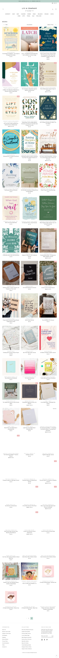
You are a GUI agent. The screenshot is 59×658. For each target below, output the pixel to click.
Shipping (4, 637)
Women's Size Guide (6, 631)
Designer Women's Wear (26, 646)
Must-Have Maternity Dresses (27, 629)
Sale (33, 15)
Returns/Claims (5, 639)
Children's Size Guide (6, 633)
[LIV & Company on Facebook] (44, 639)
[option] (29, 1)
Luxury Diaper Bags (25, 635)
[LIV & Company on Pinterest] (47, 639)
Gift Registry (4, 635)
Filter (6, 24)
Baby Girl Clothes (25, 643)
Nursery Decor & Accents (26, 639)
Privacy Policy (5, 641)
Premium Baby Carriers (26, 633)
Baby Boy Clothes (25, 641)
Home (19, 15)
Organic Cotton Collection (27, 648)
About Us (4, 629)
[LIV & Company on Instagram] (42, 639)
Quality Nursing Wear (26, 631)
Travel (28, 15)
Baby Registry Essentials (26, 637)
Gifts (23, 15)
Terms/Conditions (5, 643)
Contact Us (4, 646)
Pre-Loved (38, 15)
